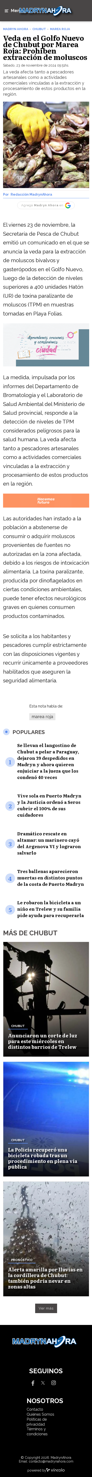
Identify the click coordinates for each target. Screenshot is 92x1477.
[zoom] (46, 145)
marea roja (42, 716)
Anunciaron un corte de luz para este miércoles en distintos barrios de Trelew (42, 1041)
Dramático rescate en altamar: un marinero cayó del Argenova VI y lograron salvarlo (49, 843)
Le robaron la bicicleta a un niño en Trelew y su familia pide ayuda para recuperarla (50, 909)
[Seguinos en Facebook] (32, 1382)
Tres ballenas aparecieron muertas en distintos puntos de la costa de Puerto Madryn (50, 877)
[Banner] (46, 365)
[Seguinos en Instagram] (53, 1382)
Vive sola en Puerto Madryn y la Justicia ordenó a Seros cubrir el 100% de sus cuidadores (49, 805)
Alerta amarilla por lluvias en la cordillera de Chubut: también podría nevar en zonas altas (45, 1278)
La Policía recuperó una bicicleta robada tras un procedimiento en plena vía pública (42, 1158)
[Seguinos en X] (43, 1382)
